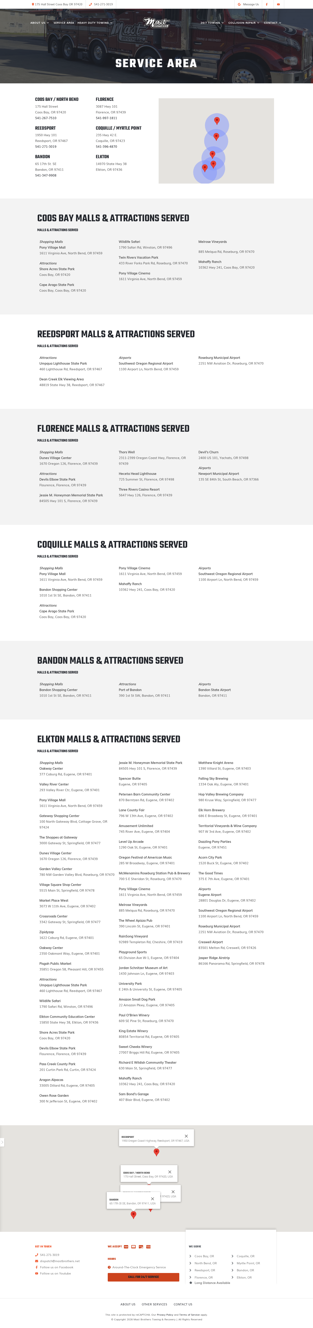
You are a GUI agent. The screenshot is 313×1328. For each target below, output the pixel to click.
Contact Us (183, 1304)
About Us (128, 1304)
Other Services (154, 1304)
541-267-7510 (45, 117)
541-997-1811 (106, 117)
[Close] (170, 1172)
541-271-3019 (45, 146)
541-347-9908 (45, 175)
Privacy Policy (165, 1314)
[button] (212, 155)
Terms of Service (189, 1314)
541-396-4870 (106, 146)
